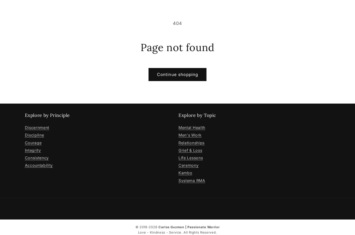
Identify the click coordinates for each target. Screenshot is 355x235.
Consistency (37, 157)
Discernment (37, 127)
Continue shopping (177, 74)
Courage (33, 142)
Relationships (191, 142)
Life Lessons (190, 157)
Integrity (33, 150)
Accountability (39, 165)
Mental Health (191, 127)
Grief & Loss (190, 150)
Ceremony (188, 165)
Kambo (185, 172)
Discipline (34, 135)
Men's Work (190, 135)
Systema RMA (191, 180)
